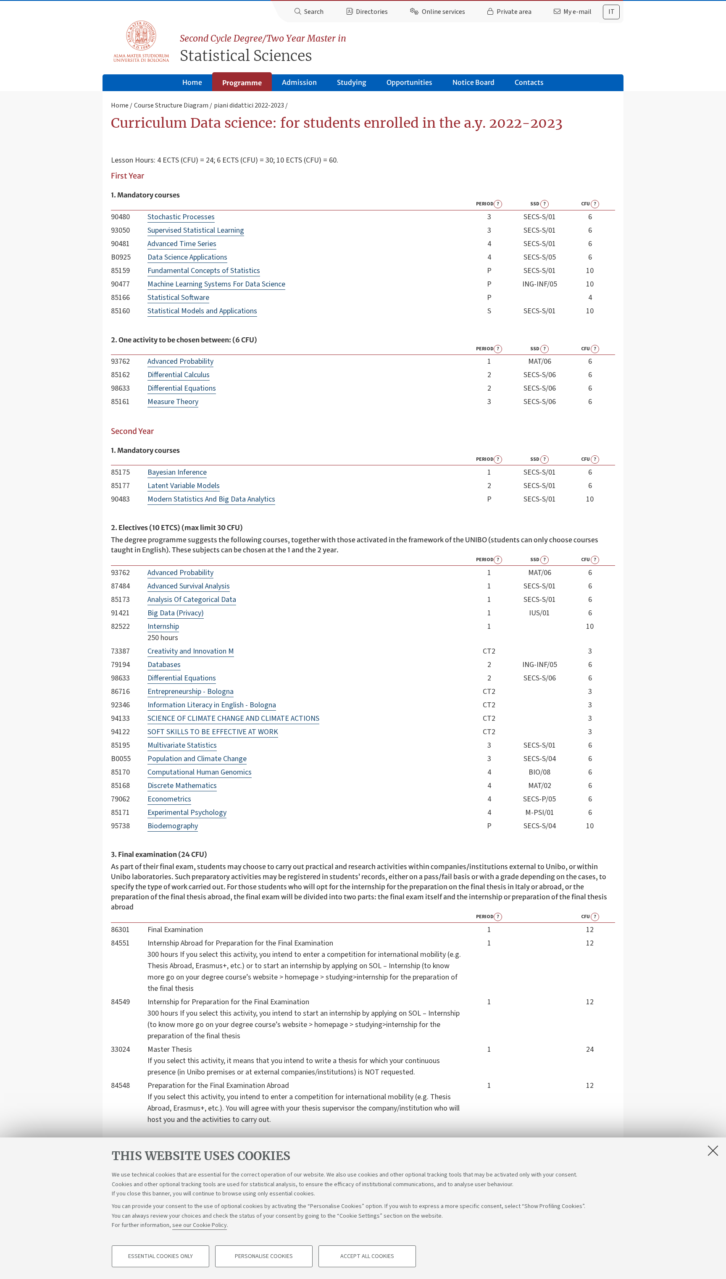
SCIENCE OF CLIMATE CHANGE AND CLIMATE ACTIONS (233, 718)
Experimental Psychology (186, 812)
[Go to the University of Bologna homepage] (141, 41)
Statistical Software (178, 297)
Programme (242, 83)
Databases (164, 664)
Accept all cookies (367, 1256)
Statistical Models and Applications (202, 311)
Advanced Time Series (181, 244)
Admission (299, 82)
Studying (351, 82)
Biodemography (172, 826)
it (611, 11)
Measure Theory (172, 402)
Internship (163, 626)
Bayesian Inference (177, 472)
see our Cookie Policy (199, 1225)
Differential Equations (181, 388)
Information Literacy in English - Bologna (211, 705)
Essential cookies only (160, 1256)
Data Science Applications (187, 257)
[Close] (713, 1150)
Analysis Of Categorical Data (191, 599)
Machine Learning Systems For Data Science (216, 284)
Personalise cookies (264, 1256)
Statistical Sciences (263, 49)
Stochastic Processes (181, 217)
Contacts (529, 82)
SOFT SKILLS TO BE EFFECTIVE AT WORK (212, 732)
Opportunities (409, 82)
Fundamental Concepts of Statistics (203, 270)
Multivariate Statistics (182, 745)
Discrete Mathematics (182, 785)
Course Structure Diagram (171, 105)
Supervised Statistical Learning (195, 230)
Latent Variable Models (183, 486)
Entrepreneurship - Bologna (190, 691)
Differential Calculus (178, 375)
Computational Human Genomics (199, 772)
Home (192, 82)
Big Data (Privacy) (175, 613)
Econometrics (169, 799)
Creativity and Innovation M (190, 651)
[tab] (611, 12)
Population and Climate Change (197, 759)
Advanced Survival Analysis (188, 586)
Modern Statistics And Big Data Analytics (211, 499)
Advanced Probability (180, 361)
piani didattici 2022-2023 (249, 105)
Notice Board (473, 82)
